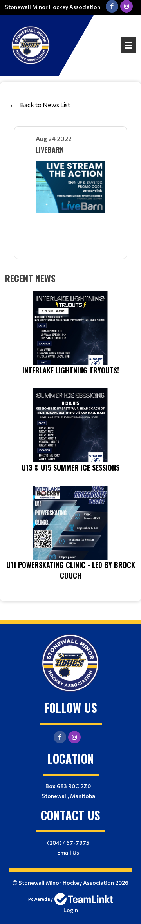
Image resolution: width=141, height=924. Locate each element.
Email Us (68, 852)
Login (70, 910)
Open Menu (128, 45)
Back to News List (45, 104)
